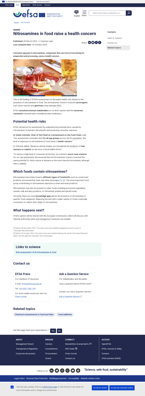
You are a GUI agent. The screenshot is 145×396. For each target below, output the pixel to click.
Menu (84, 15)
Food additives (65, 314)
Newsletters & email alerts (77, 344)
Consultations (51, 349)
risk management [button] (43, 219)
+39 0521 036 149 (27, 288)
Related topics (114, 48)
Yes (53, 331)
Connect (47, 5)
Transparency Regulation (27, 349)
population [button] (77, 138)
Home (16, 23)
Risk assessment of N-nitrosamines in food (36, 252)
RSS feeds (69, 349)
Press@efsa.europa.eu (31, 284)
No (59, 331)
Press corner (21, 296)
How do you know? (43, 1)
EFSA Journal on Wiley (112, 349)
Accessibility (73, 378)
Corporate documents (25, 353)
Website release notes (90, 378)
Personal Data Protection (37, 378)
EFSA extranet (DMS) (111, 358)
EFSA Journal (37, 5)
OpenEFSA (106, 344)
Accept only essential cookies (122, 388)
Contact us (112, 43)
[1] (61, 180)
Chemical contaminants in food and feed (34, 314)
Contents (111, 32)
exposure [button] (26, 53)
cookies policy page (49, 387)
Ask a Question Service (69, 296)
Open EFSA (26, 5)
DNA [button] (59, 105)
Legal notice (19, 378)
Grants (48, 358)
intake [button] (40, 202)
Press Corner (71, 353)
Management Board (24, 344)
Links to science (114, 38)
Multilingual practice (58, 378)
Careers (48, 344)
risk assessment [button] (27, 157)
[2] (64, 180)
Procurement (51, 353)
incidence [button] (74, 146)
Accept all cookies (100, 388)
